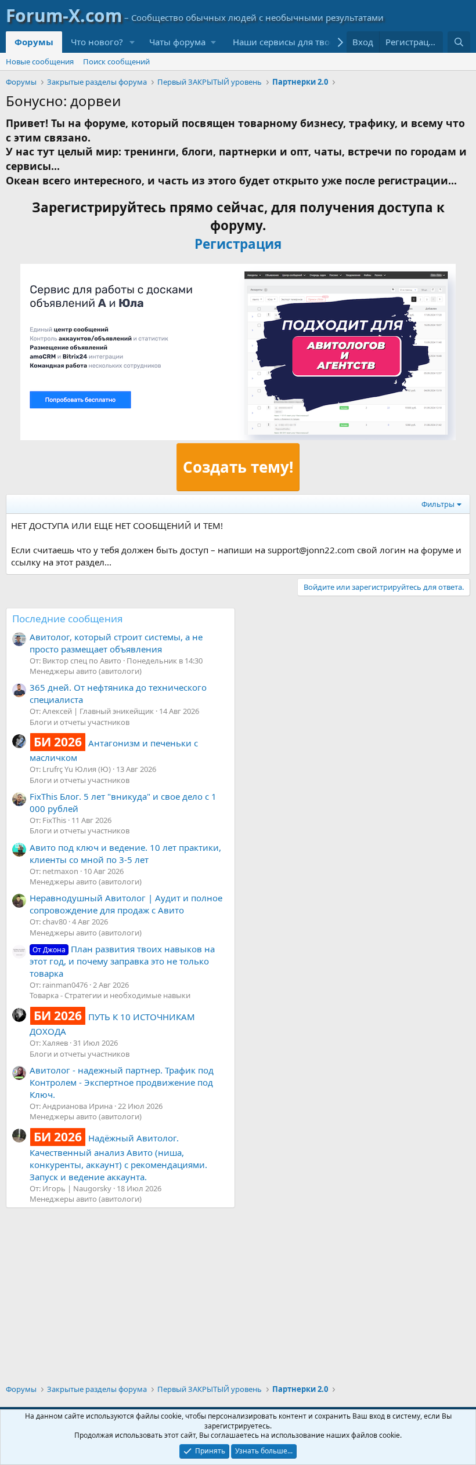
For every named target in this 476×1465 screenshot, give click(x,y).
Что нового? (97, 42)
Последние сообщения (67, 618)
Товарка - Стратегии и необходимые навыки (110, 995)
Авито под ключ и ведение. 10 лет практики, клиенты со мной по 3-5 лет (125, 853)
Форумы (34, 42)
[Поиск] (459, 42)
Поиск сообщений (116, 61)
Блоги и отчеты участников (79, 722)
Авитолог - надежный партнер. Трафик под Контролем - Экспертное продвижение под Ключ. (122, 1082)
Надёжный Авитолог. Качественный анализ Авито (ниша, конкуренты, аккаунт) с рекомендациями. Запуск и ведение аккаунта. (118, 1157)
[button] (132, 42)
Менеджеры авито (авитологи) (86, 671)
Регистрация (238, 244)
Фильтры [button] (438, 504)
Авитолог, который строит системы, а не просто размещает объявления (116, 643)
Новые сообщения (40, 61)
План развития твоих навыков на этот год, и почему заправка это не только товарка (122, 961)
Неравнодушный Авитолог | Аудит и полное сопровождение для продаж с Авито (126, 904)
